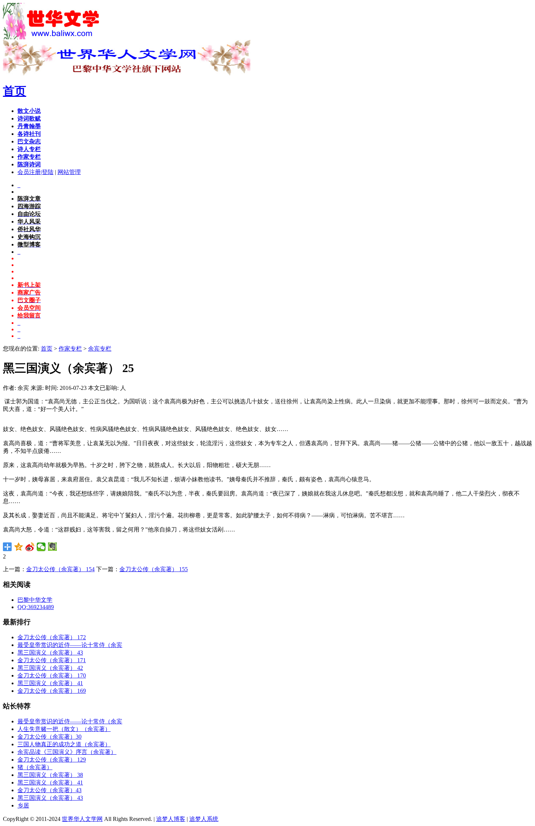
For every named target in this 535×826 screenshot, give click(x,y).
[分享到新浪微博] (30, 546)
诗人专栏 (29, 149)
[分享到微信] (41, 546)
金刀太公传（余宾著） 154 (60, 569)
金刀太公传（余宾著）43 (49, 790)
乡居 (23, 805)
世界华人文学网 (82, 819)
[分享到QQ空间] (18, 546)
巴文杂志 (29, 141)
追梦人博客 (170, 819)
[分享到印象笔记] (52, 546)
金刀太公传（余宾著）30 (49, 737)
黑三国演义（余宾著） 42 (50, 668)
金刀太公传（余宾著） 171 (51, 660)
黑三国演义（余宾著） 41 (50, 683)
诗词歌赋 (29, 118)
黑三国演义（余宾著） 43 (50, 652)
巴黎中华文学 (34, 600)
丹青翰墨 (29, 126)
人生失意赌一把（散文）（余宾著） (64, 729)
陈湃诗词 (29, 164)
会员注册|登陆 (35, 172)
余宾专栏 (99, 348)
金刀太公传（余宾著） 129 (51, 759)
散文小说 (29, 111)
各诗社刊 (29, 134)
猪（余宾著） (34, 767)
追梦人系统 (203, 819)
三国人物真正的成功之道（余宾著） (64, 744)
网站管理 (69, 172)
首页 (14, 91)
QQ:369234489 (35, 607)
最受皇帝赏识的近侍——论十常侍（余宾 (69, 645)
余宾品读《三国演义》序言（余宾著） (66, 752)
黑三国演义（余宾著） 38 (50, 775)
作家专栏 (29, 157)
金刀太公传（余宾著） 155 (153, 569)
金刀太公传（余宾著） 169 (51, 691)
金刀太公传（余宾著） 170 (51, 675)
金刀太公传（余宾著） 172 (51, 637)
